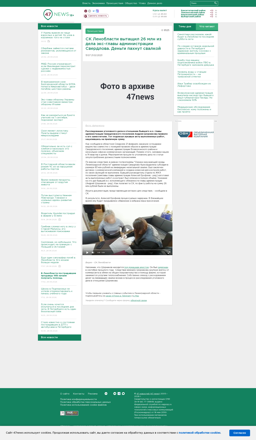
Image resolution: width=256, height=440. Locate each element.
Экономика (98, 3)
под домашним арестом (136, 267)
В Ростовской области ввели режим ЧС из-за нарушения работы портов (58, 168)
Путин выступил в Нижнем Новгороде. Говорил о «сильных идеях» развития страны (56, 201)
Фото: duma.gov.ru (94, 126)
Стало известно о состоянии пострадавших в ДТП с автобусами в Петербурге (58, 326)
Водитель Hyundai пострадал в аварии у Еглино (58, 216)
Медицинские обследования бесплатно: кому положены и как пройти (194, 109)
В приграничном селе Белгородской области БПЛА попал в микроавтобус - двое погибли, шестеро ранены (58, 87)
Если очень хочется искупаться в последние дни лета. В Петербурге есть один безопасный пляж (58, 309)
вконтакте (89, 11)
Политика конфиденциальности (78, 399)
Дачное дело (154, 3)
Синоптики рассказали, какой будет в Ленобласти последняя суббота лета (195, 37)
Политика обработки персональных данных (85, 402)
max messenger (97, 11)
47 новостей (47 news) (148, 394)
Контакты (78, 394)
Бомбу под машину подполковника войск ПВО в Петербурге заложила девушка (195, 62)
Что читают (207, 26)
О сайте (64, 394)
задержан (163, 267)
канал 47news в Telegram (118, 296)
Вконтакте (114, 393)
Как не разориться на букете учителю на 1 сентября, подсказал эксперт (58, 119)
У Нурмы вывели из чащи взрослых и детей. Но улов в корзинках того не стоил (57, 37)
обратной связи (139, 300)
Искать (215, 3)
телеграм (93, 11)
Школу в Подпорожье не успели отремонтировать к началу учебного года (56, 293)
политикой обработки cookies (199, 433)
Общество (131, 3)
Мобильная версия (85, 11)
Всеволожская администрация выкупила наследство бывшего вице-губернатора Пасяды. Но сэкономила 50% (195, 96)
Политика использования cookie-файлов (83, 405)
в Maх (136, 296)
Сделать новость (97, 16)
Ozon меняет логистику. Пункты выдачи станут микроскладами (55, 135)
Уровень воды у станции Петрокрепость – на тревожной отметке (191, 74)
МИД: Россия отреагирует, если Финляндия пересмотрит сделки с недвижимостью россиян (58, 69)
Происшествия (114, 3)
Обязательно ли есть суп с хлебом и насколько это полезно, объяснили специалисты (56, 151)
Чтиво (142, 3)
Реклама (92, 394)
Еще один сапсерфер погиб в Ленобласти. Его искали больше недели (58, 262)
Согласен (239, 432)
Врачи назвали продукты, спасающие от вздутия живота (55, 184)
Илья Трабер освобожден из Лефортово (194, 85)
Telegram (119, 393)
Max (123, 393)
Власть (86, 3)
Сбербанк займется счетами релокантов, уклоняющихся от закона (58, 52)
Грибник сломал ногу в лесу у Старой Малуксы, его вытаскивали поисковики (58, 231)
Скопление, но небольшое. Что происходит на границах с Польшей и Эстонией (58, 246)
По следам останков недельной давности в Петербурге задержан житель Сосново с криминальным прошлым (195, 49)
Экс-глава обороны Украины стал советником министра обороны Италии (57, 104)
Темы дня (185, 26)
